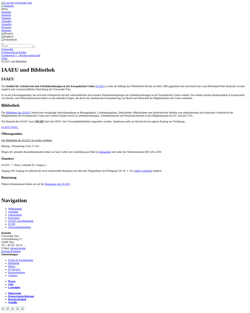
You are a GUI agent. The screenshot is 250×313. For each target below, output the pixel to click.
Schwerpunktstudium (19, 227)
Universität (7, 49)
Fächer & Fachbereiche (20, 260)
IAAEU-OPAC (9, 127)
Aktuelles (6, 21)
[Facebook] (3, 310)
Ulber (4, 58)
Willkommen (15, 208)
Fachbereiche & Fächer (13, 52)
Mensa (11, 266)
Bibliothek (13, 263)
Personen (6, 27)
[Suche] (2, 43)
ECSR (11, 224)
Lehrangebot (15, 214)
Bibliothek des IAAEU (18, 112)
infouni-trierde (18, 248)
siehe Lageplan (143, 170)
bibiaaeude (105, 151)
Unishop (12, 275)
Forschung (14, 217)
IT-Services (14, 269)
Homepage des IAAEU (57, 184)
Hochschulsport (16, 272)
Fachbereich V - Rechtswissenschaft (20, 55)
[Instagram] (18, 310)
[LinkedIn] (23, 310)
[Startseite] (16, 2)
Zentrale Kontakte (11, 251)
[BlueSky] (8, 310)
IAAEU (100, 86)
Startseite (6, 12)
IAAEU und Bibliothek (21, 221)
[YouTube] (13, 310)
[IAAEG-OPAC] (18, 127)
